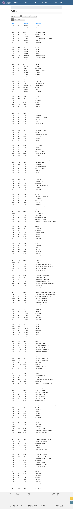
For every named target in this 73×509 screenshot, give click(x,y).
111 (20, 16)
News (26, 2)
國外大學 (19, 19)
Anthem (29, 496)
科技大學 (15, 19)
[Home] (6, 2)
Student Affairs (53, 496)
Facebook (12, 503)
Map (50, 505)
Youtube (17, 503)
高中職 (23, 19)
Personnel (58, 496)
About (34, 2)
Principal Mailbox (22, 503)
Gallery (17, 497)
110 (22, 16)
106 (31, 16)
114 (14, 16)
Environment (30, 497)
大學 (12, 19)
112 (18, 16)
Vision (29, 495)
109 (25, 16)
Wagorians (17, 495)
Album (17, 496)
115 (12, 16)
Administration (45, 2)
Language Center (58, 2)
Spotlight (17, 494)
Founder (29, 494)
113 (16, 16)
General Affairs (53, 497)
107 (29, 16)
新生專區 (16, 2)
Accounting (58, 497)
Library (58, 498)
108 (27, 16)
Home (13, 7)
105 (34, 16)
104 (36, 16)
